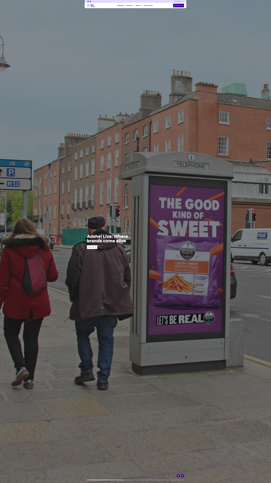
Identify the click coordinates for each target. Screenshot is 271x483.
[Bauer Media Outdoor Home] (91, 5)
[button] (182, 1)
